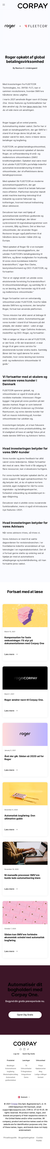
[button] (25, 1097)
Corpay (14, 1104)
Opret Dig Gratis (25, 1014)
